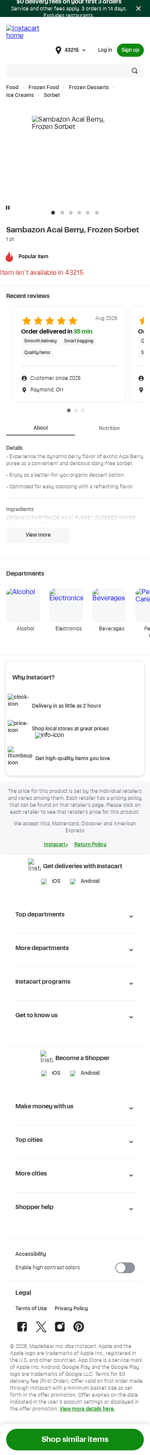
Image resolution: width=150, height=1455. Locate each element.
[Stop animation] (7, 207)
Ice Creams (20, 95)
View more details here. (87, 1409)
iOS (56, 881)
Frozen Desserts (89, 87)
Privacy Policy (71, 1308)
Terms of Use (31, 1308)
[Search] (134, 70)
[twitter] (41, 1332)
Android (90, 881)
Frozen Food (43, 87)
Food (12, 87)
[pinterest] (78, 1332)
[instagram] (60, 1332)
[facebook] (22, 1332)
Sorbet (52, 95)
